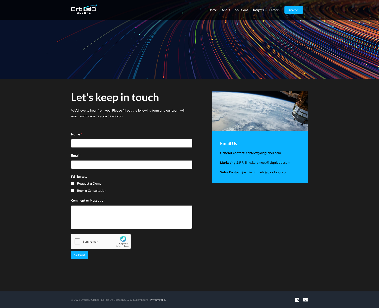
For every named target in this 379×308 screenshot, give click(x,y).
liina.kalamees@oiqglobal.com (267, 162)
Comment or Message (88, 200)
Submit (79, 255)
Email (76, 155)
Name (76, 134)
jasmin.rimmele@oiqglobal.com (265, 172)
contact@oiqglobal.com (263, 153)
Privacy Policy (158, 299)
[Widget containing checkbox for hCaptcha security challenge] (101, 241)
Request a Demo (89, 183)
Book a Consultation (91, 190)
